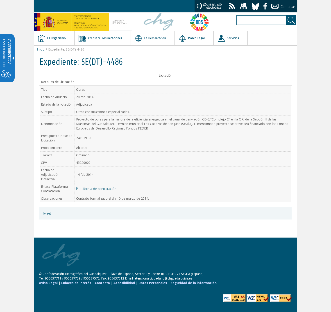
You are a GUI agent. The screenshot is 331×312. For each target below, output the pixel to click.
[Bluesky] (255, 6)
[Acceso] (210, 5)
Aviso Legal (48, 283)
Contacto (102, 283)
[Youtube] (243, 7)
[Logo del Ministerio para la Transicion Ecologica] (83, 22)
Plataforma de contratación (96, 189)
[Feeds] (232, 7)
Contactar (287, 7)
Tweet (47, 213)
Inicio (41, 49)
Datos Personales (152, 283)
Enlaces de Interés (76, 283)
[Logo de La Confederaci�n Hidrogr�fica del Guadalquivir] (159, 22)
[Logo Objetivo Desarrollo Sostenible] (201, 22)
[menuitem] (54, 38)
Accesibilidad (124, 283)
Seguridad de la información (194, 283)
